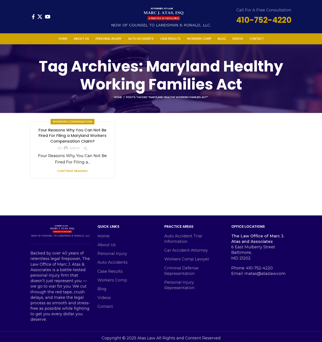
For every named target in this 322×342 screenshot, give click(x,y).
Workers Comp (112, 280)
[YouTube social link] (48, 16)
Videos (104, 297)
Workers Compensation (72, 121)
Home (118, 97)
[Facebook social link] (33, 16)
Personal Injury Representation (179, 285)
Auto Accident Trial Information (183, 239)
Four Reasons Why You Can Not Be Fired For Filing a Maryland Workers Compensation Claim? (72, 135)
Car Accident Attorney (186, 250)
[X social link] (40, 16)
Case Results (110, 271)
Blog (101, 288)
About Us (106, 244)
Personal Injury (112, 253)
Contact (105, 306)
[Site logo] (161, 16)
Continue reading (72, 171)
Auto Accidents (112, 262)
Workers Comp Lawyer (186, 259)
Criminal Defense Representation (181, 271)
